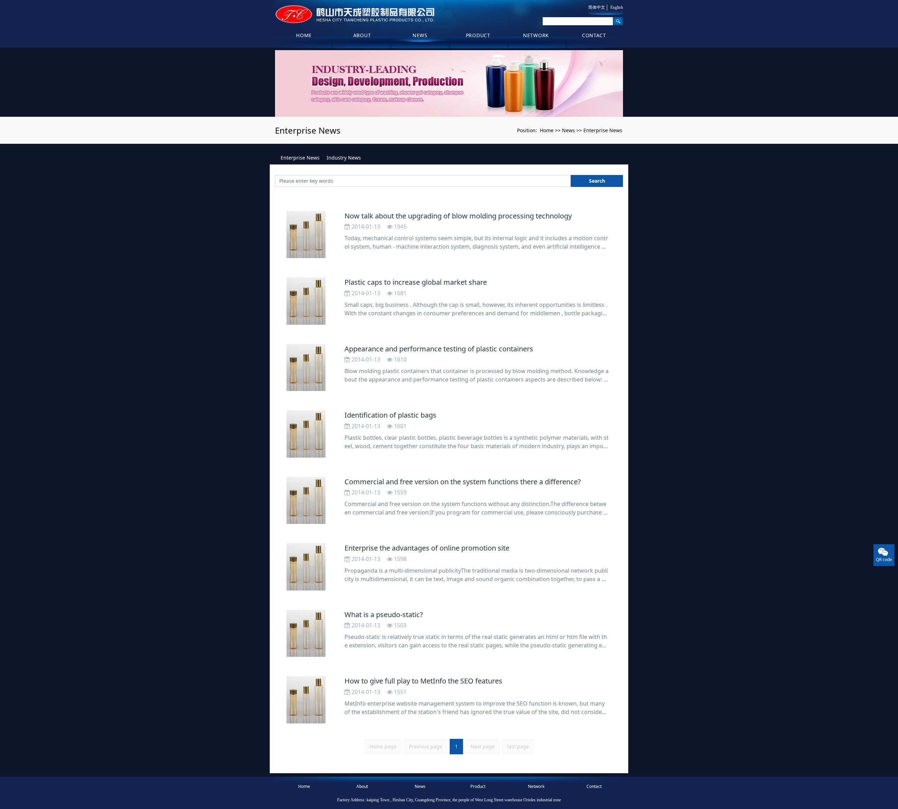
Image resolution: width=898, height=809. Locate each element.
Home (304, 35)
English (616, 7)
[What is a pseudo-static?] (306, 633)
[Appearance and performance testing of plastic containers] (306, 367)
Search (597, 180)
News (420, 35)
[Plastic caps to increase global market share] (306, 301)
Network (536, 35)
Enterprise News (602, 130)
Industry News (344, 157)
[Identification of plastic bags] (306, 434)
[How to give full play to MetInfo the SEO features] (306, 699)
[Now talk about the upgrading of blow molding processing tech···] (306, 234)
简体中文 (596, 7)
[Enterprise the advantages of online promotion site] (306, 567)
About (362, 35)
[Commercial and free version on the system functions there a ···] (306, 500)
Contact (594, 35)
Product (478, 35)
